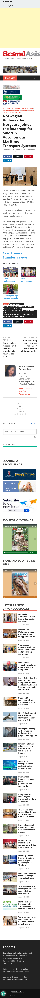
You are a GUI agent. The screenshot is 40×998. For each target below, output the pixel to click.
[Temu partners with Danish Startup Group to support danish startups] (10, 917)
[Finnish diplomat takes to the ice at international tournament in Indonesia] (10, 744)
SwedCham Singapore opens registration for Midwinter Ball (25, 765)
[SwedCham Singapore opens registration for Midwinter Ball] (10, 762)
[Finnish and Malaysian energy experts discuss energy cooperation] (10, 630)
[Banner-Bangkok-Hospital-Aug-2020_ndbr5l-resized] (11, 104)
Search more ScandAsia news (15, 255)
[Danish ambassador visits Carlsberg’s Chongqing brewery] (10, 873)
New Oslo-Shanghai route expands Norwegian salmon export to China (27, 716)
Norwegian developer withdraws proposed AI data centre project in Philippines (27, 732)
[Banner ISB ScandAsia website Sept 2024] (20, 72)
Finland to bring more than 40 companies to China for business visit (27, 844)
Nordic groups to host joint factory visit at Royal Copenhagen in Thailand (26, 860)
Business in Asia (8, 108)
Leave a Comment (9, 152)
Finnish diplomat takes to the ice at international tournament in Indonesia (26, 748)
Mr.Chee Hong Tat (16, 304)
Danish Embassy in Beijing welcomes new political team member (26, 828)
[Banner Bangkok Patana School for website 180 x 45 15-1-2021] (11, 93)
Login (34, 423)
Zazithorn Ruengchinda (26, 150)
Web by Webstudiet (10, 995)
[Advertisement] (20, 28)
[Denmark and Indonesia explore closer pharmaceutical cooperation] (10, 777)
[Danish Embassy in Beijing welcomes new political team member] (10, 825)
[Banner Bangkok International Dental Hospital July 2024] (19, 492)
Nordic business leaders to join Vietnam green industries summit (26, 905)
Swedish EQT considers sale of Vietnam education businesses (26, 701)
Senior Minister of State (12, 309)
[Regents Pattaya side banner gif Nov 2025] (19, 479)
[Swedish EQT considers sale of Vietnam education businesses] (10, 698)
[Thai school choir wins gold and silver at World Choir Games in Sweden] (10, 810)
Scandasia (20, 992)
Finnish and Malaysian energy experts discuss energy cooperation (27, 633)
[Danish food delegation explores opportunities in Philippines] (10, 663)
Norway (24, 110)
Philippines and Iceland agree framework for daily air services (27, 797)
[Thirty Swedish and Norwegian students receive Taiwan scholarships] (10, 886)
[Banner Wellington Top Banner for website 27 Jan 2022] (11, 88)
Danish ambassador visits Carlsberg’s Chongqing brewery (27, 875)
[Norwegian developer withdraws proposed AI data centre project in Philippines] (10, 729)
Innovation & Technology (24, 108)
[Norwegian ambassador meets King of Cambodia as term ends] (10, 614)
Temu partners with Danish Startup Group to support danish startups (27, 920)
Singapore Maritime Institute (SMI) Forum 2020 (18, 312)
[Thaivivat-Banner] (12, 99)
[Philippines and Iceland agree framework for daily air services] (10, 794)
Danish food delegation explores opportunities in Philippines (27, 666)
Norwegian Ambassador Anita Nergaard (18, 307)
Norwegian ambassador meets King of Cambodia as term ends (27, 617)
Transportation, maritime (12, 112)
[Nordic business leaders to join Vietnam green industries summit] (10, 902)
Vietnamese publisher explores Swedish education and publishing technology (26, 649)
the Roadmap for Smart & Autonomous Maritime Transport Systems (18, 316)
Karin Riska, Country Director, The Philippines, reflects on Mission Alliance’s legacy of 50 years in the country (27, 684)
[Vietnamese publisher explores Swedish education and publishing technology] (10, 645)
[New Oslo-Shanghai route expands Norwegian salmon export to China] (10, 713)
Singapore (31, 110)
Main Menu (11, 78)
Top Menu (8, 2)
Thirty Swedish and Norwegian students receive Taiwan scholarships (27, 889)
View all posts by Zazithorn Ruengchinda (26, 391)
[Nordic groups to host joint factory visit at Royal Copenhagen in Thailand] (10, 856)
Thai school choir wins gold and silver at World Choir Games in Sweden (27, 813)
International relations (11, 110)
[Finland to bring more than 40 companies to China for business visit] (10, 840)
